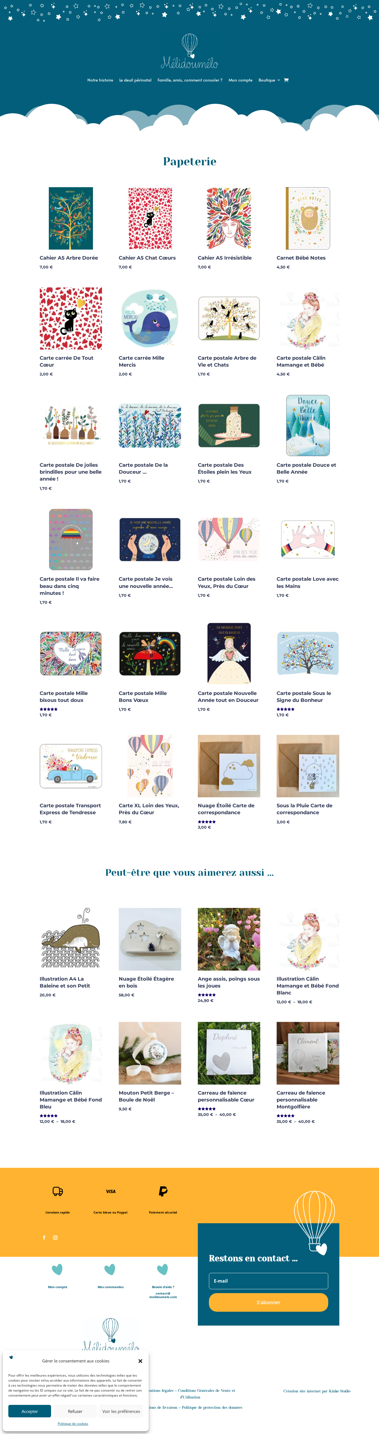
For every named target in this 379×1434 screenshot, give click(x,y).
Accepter (30, 1411)
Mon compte (240, 80)
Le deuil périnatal (135, 80)
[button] (140, 1361)
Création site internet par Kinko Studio (317, 1392)
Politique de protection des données (212, 1408)
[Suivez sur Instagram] (55, 1237)
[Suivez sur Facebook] (44, 1237)
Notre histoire (100, 80)
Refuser (75, 1411)
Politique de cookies (73, 1423)
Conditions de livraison (157, 1408)
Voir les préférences (121, 1411)
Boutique (267, 80)
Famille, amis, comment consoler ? (190, 80)
